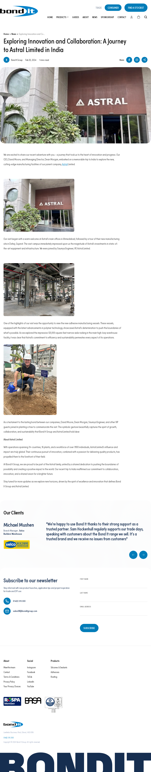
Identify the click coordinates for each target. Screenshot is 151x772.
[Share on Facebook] (129, 60)
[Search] (145, 17)
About (86, 17)
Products (61, 17)
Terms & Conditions (11, 676)
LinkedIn (30, 681)
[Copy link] (144, 60)
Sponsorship (107, 17)
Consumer (113, 7)
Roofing (54, 676)
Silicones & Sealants (59, 667)
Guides (75, 17)
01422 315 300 (9, 737)
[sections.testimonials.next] (143, 555)
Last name (84, 593)
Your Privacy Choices (12, 686)
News (94, 17)
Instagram (31, 667)
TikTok (29, 676)
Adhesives (55, 672)
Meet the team (9, 667)
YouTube (30, 686)
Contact (122, 17)
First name (84, 579)
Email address (85, 606)
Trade (99, 7)
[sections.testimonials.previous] (133, 555)
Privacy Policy (9, 681)
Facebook (31, 672)
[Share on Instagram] (137, 60)
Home (50, 17)
